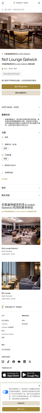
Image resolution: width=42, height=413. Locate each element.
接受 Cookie (20, 409)
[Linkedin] (24, 361)
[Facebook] (13, 361)
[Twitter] (30, 361)
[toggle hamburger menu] (39, 3)
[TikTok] (8, 361)
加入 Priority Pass (21, 87)
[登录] (3, 3)
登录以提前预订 (21, 93)
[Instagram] (3, 361)
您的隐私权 (21, 403)
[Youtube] (19, 361)
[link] (11, 375)
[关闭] (39, 385)
